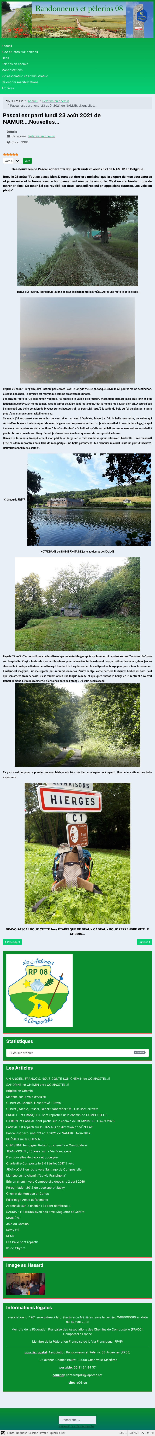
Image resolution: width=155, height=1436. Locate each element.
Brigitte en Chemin (19, 1091)
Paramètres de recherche (77, 1426)
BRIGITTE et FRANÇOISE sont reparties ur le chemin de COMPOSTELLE (57, 1115)
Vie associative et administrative (25, 76)
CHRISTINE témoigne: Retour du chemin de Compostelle (46, 1145)
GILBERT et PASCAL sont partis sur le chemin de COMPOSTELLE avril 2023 (60, 1121)
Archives (8, 88)
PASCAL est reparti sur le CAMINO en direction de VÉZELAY (49, 1127)
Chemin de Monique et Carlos (27, 1193)
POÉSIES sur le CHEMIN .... (25, 1139)
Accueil (7, 46)
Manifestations (12, 70)
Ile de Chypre (15, 1248)
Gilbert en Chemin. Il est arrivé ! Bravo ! (34, 1103)
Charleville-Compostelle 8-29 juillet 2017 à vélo (40, 1163)
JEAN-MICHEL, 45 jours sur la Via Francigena (38, 1151)
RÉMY (10, 1236)
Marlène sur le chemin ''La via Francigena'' (36, 1175)
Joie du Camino (17, 1224)
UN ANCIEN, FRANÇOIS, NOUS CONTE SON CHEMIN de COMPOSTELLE (58, 1078)
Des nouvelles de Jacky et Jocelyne (32, 1157)
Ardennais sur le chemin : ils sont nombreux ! (38, 1206)
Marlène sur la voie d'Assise (26, 1097)
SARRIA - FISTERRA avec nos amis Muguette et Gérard (45, 1212)
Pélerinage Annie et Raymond (27, 1200)
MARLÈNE (13, 1218)
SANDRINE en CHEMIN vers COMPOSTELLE (37, 1085)
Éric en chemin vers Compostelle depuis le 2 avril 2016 (45, 1181)
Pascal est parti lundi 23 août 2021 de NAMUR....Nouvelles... (49, 1133)
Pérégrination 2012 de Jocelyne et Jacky (35, 1187)
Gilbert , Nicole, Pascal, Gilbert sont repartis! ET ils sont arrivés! (52, 1109)
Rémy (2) (12, 1230)
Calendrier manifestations (20, 82)
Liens (5, 58)
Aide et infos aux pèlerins (20, 52)
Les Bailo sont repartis (22, 1242)
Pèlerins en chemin (15, 64)
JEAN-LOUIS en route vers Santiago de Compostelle (43, 1169)
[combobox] (77, 1420)
